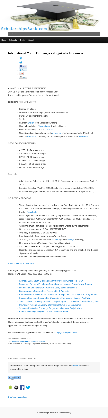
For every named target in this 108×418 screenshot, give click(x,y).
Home (3, 40)
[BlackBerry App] (16, 388)
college (71, 239)
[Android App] (10, 388)
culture (50, 129)
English (30, 122)
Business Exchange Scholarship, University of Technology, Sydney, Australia (54, 297)
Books (22, 40)
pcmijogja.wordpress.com (65, 332)
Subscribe (13, 40)
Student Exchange (38, 341)
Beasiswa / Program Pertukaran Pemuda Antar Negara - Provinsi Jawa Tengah (55, 284)
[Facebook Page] (22, 388)
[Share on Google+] (21, 74)
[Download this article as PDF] (23, 77)
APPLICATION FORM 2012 (21, 263)
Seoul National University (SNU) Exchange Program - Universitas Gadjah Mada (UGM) (59, 301)
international (44, 125)
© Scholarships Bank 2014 (47, 412)
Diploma (56, 239)
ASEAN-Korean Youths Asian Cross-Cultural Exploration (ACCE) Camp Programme (57, 294)
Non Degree (25, 341)
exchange (56, 132)
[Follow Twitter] (28, 388)
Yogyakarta (32, 211)
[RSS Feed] (14, 378)
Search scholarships (17, 396)
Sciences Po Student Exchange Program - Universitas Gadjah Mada (50, 308)
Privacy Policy (65, 412)
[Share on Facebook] (23, 66)
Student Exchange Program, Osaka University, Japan (43, 311)
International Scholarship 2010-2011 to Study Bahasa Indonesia (48, 287)
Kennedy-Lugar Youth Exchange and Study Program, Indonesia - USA (51, 280)
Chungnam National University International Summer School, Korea (50, 304)
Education (31, 136)
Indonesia (83, 136)
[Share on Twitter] (23, 70)
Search (31, 40)
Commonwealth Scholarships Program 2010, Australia (44, 290)
